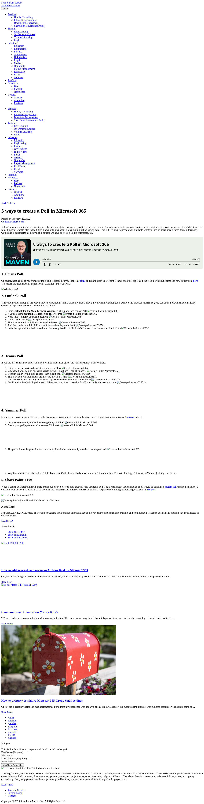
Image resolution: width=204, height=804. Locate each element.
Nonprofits (19, 66)
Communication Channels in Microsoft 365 (29, 612)
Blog (16, 86)
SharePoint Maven (10, 5)
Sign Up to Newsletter (13, 765)
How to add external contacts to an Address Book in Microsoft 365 (44, 570)
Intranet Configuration (25, 20)
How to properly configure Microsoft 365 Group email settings (42, 700)
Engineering (20, 48)
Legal (17, 60)
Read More (7, 582)
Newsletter (19, 91)
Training (12, 28)
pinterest (12, 732)
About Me (19, 100)
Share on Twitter (16, 531)
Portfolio (12, 80)
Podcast (18, 89)
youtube (12, 723)
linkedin (12, 720)
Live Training (21, 31)
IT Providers (20, 57)
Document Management (26, 23)
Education (19, 45)
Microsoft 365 (17, 221)
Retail (17, 74)
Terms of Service (16, 790)
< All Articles (8, 203)
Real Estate (19, 71)
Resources (13, 83)
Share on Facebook (17, 537)
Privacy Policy (15, 793)
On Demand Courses (24, 34)
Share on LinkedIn (17, 534)
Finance (18, 51)
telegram (12, 737)
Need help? (7, 521)
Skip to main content (11, 2)
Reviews (18, 103)
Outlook (5, 221)
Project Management (24, 68)
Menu (5, 8)
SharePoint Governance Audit (29, 25)
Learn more (7, 784)
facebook (12, 729)
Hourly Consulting (23, 17)
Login (17, 40)
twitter (11, 717)
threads (11, 735)
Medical (18, 63)
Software (18, 77)
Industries (12, 43)
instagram (12, 726)
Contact (11, 94)
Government (20, 54)
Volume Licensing (23, 37)
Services (12, 14)
